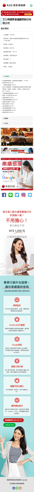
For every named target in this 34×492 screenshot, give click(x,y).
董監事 (6, 118)
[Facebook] (13, 488)
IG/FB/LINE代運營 (17, 325)
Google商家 (17, 345)
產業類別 (6, 76)
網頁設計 (17, 305)
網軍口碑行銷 (17, 366)
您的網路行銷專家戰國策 (17, 483)
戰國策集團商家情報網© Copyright (17, 480)
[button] (31, 5)
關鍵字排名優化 (17, 386)
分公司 (6, 123)
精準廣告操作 (17, 406)
